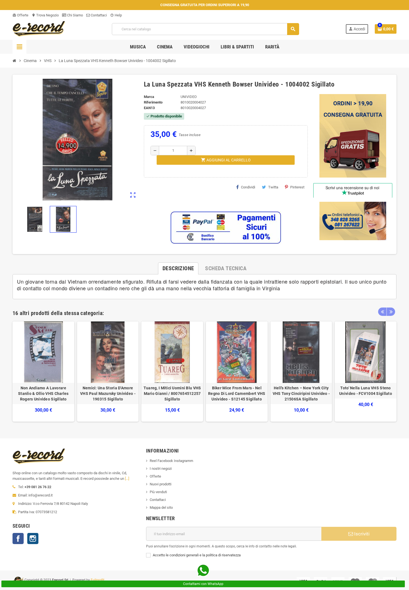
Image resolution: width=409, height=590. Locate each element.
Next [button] (391, 312)
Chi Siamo (74, 15)
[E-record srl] (39, 28)
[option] (43, 371)
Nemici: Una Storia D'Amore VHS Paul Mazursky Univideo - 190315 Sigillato (107, 393)
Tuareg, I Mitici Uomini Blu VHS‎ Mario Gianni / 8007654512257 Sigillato (172, 393)
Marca (149, 97)
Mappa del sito (161, 507)
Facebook (18, 538)
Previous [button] (382, 312)
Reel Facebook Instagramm (171, 461)
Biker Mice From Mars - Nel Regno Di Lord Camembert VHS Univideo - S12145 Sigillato (236, 393)
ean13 (149, 108)
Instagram (32, 538)
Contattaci (98, 15)
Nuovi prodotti (160, 484)
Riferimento (153, 102)
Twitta (273, 187)
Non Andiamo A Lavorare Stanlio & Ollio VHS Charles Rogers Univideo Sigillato (43, 393)
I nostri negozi (161, 468)
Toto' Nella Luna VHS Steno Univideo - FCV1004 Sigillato (365, 391)
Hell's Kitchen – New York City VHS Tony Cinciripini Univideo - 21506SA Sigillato (301, 393)
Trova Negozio (45, 15)
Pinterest (297, 187)
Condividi (248, 187)
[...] (127, 478)
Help (116, 15)
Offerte (20, 15)
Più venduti (158, 492)
